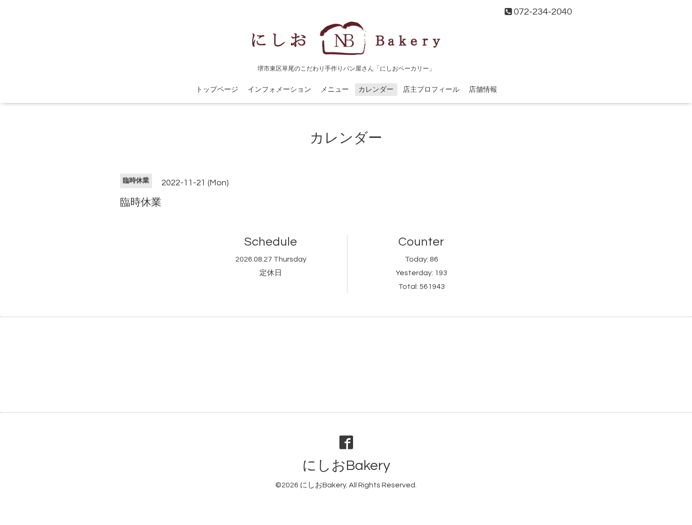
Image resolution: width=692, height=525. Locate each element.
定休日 (270, 273)
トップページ (217, 89)
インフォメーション (279, 89)
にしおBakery (346, 465)
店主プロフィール (431, 89)
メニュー (335, 89)
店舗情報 (483, 89)
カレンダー (376, 89)
